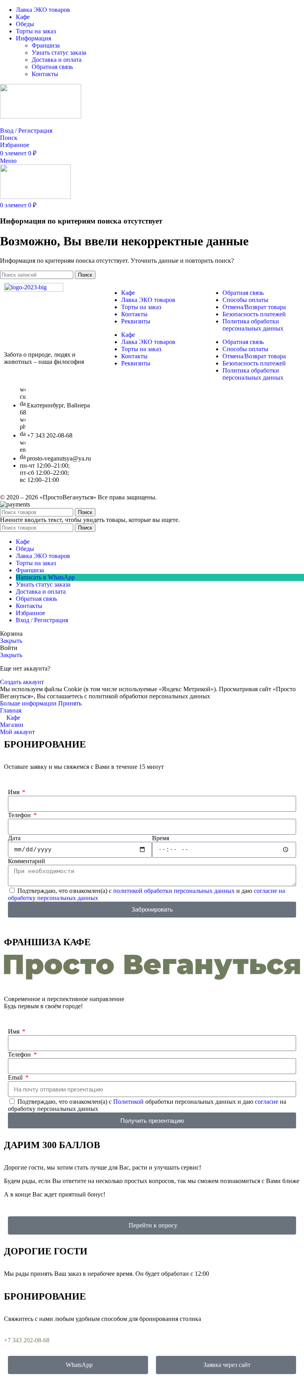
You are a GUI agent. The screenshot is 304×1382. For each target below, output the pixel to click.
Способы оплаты (245, 299)
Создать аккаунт (22, 682)
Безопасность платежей (254, 314)
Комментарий (26, 861)
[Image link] (33, 289)
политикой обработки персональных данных (174, 890)
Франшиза (46, 45)
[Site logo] (40, 116)
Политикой (128, 1101)
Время (160, 838)
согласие (266, 1101)
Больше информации (29, 703)
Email (16, 1077)
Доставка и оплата (57, 59)
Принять (70, 703)
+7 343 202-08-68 (26, 1340)
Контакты (45, 74)
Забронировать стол (27, 123)
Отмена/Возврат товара (254, 307)
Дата (14, 838)
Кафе (128, 292)
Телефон (20, 815)
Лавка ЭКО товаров (148, 299)
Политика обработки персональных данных (252, 325)
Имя (14, 792)
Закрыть (11, 640)
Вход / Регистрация (42, 620)
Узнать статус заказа (59, 52)
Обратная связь (52, 66)
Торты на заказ (141, 307)
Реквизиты (135, 321)
